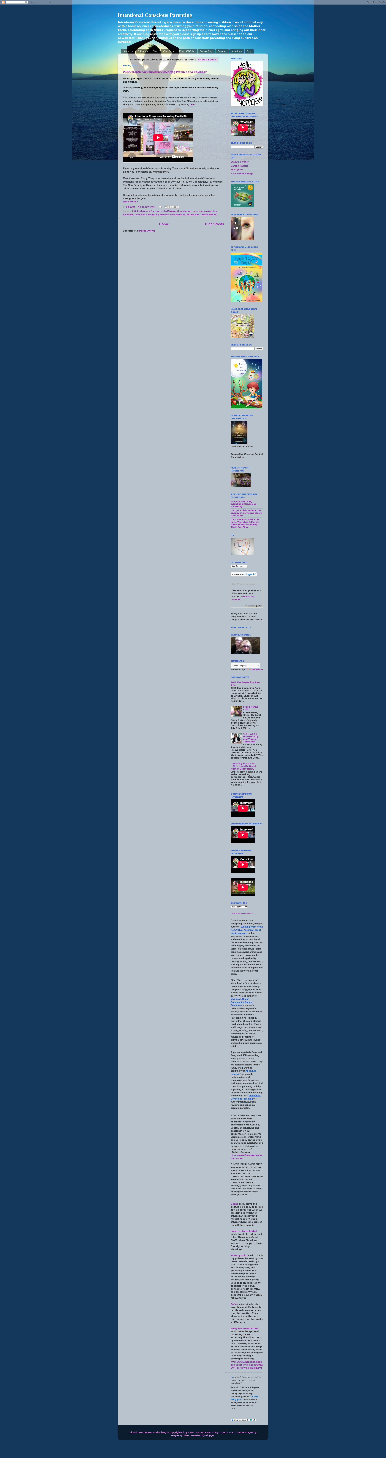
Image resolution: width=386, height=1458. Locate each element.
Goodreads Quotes (253, 606)
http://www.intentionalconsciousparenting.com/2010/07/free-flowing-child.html (247, 1364)
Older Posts (214, 224)
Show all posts (207, 59)
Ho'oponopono (248, 913)
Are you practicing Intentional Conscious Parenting (243, 504)
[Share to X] (171, 206)
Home (164, 224)
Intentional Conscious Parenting (155, 15)
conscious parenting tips (184, 214)
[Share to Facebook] (174, 206)
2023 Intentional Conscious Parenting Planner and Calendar (165, 72)
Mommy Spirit (239, 1255)
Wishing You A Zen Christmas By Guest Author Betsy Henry (243, 766)
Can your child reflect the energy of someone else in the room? (247, 513)
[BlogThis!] (168, 206)
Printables (143, 51)
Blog (249, 51)
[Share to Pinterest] (177, 206)
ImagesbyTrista (180, 1435)
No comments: (147, 206)
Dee (232, 1377)
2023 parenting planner (177, 211)
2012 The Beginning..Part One (245, 683)
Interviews (237, 51)
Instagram (237, 169)
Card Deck (168, 51)
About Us (128, 51)
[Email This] (166, 206)
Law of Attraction (237, 913)
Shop (155, 51)
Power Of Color (187, 51)
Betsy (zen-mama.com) (244, 1328)
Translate (257, 669)
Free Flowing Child (250, 708)
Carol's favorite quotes (244, 584)
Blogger (210, 1435)
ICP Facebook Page (242, 173)
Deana (234, 1203)
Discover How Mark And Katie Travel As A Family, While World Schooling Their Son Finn (245, 523)
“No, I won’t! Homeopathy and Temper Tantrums (251, 737)
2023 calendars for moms (147, 211)
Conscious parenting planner (151, 214)
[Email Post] (160, 206)
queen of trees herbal (244, 1231)
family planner (209, 214)
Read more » (130, 201)
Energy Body (206, 51)
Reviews (222, 51)
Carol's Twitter (239, 165)
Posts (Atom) (147, 230)
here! (192, 104)
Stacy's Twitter (240, 162)
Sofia (234, 1304)
